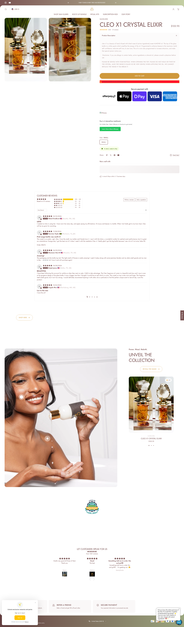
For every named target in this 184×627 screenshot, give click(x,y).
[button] (58, 199)
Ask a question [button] (141, 200)
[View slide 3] (153, 445)
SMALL (104, 142)
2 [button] (89, 297)
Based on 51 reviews (43, 201)
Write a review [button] (129, 200)
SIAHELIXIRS (104, 19)
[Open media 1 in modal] (26, 49)
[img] (48, 216)
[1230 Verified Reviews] (92, 514)
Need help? (176, 155)
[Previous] (68, 2)
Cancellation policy (40, 623)
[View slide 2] (151, 445)
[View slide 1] (149, 445)
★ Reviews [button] (182, 315)
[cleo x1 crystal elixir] (151, 405)
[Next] (115, 2)
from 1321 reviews (92, 554)
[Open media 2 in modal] (70, 49)
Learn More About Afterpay (110, 129)
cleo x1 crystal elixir (151, 438)
